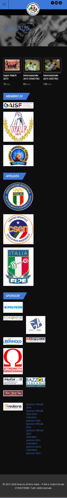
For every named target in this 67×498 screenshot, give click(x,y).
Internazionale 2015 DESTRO (50, 77)
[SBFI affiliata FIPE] (18, 266)
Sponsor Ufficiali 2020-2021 (34, 412)
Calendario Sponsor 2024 (33, 445)
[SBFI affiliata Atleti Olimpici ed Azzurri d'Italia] (18, 196)
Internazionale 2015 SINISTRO (31, 77)
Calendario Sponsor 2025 (33, 451)
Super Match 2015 (10, 77)
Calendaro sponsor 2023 (33, 438)
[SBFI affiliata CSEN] (18, 229)
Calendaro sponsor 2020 (33, 419)
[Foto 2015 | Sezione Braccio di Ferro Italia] (30, 9)
